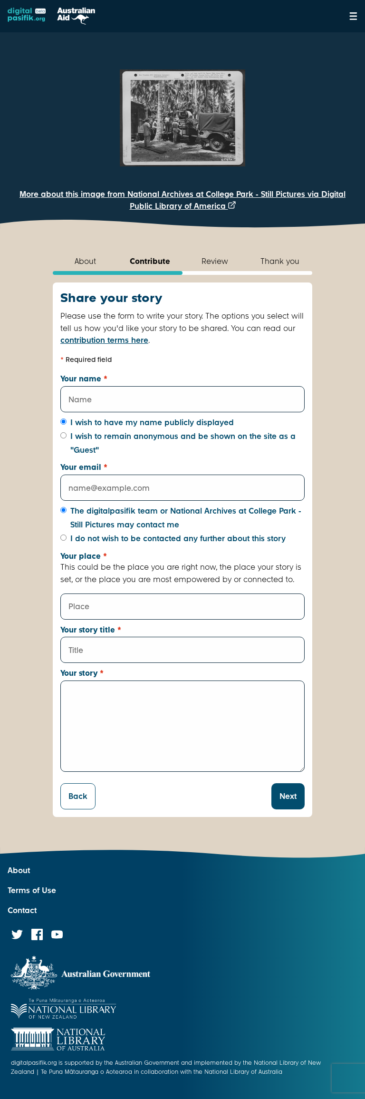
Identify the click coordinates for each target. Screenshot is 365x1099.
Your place (83, 556)
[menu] (353, 16)
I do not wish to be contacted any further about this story (178, 539)
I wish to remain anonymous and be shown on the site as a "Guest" (183, 443)
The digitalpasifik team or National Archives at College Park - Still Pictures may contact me (185, 518)
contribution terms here (104, 340)
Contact (22, 910)
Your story (82, 673)
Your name (83, 379)
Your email (83, 467)
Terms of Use (32, 890)
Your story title (90, 630)
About (19, 870)
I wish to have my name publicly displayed (152, 423)
